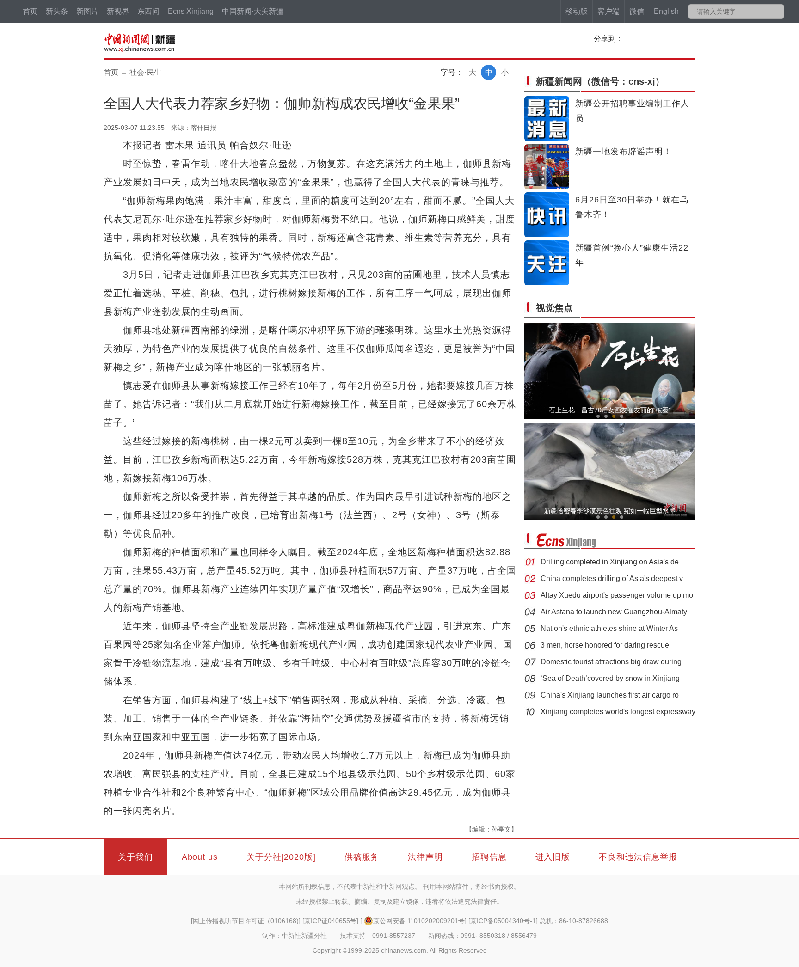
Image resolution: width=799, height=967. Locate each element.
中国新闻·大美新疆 (252, 11)
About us (200, 857)
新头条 (57, 11)
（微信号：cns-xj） (600, 81)
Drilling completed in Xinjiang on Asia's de (610, 562)
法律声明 (425, 857)
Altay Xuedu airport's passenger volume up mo (617, 595)
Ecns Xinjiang (191, 11)
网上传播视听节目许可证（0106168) (246, 920)
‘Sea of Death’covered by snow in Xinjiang (610, 678)
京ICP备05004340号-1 (503, 920)
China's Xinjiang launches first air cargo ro (610, 695)
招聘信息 (489, 857)
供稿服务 (362, 857)
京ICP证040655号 (330, 920)
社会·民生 (145, 72)
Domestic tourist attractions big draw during (611, 662)
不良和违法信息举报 (638, 857)
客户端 (608, 11)
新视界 (118, 11)
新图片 (87, 11)
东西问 (148, 11)
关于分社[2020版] (281, 857)
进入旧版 (553, 857)
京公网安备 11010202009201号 (419, 920)
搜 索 (776, 11)
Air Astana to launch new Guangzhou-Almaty (614, 612)
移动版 (576, 11)
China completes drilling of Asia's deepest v (612, 578)
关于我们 (135, 857)
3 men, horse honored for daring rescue (605, 645)
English (666, 11)
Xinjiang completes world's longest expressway (618, 712)
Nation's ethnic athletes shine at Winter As (609, 628)
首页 (30, 11)
